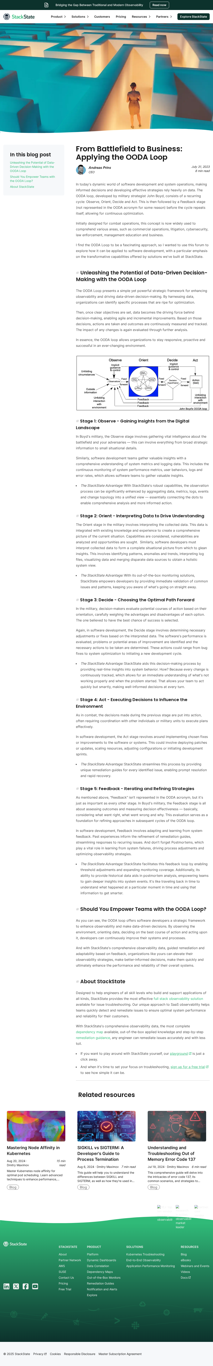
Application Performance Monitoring (150, 1266)
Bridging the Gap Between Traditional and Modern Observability (99, 5)
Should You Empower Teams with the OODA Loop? (32, 179)
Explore (92, 1295)
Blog (184, 1254)
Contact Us (66, 1277)
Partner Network (70, 1260)
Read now (159, 5)
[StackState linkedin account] (6, 1286)
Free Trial (65, 1289)
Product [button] (56, 16)
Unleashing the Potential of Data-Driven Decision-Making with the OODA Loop (32, 167)
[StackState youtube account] (35, 1286)
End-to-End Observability (143, 1260)
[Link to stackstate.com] (19, 16)
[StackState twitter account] (16, 1286)
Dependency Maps (100, 1271)
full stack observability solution (178, 999)
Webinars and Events (195, 1266)
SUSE (62, 1271)
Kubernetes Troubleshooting (145, 1254)
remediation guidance (93, 1038)
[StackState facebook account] (25, 1286)
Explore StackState (193, 16)
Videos (185, 1271)
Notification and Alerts (102, 1289)
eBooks (186, 1260)
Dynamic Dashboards (101, 1260)
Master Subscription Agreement (120, 1354)
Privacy (38, 1354)
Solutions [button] (78, 16)
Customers (102, 16)
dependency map (89, 1032)
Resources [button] (139, 16)
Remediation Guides (100, 1283)
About (63, 1254)
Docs (184, 1277)
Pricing (121, 16)
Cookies (55, 1354)
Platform (92, 1254)
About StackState (22, 186)
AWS (62, 1266)
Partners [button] (162, 16)
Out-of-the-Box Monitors (103, 1277)
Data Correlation (98, 1266)
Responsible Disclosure (79, 1354)
